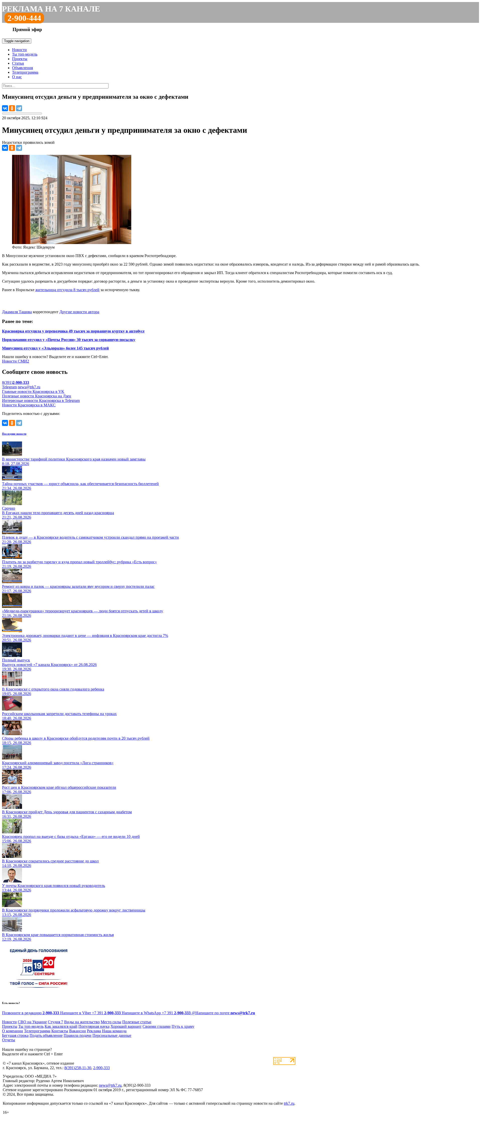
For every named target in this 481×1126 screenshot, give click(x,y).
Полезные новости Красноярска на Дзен (36, 396)
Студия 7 (55, 1022)
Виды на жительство (82, 1022)
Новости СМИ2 (15, 361)
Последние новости (14, 433)
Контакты (59, 1031)
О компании (12, 1031)
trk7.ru (289, 1103)
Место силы (111, 1022)
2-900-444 (24, 18)
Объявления (22, 68)
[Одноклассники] (12, 108)
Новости (19, 50)
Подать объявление (46, 1035)
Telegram (9, 387)
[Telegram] (19, 108)
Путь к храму (183, 1026)
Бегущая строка (15, 1035)
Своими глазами (157, 1026)
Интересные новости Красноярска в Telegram (41, 400)
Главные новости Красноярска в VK (33, 391)
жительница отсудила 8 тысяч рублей (67, 290)
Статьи (18, 63)
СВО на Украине (32, 1022)
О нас (17, 77)
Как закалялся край (61, 1026)
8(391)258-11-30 (77, 1068)
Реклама (94, 1031)
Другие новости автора (79, 312)
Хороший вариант (126, 1026)
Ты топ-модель (24, 54)
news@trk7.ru (29, 387)
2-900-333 (101, 1068)
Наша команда (114, 1031)
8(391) (15, 382)
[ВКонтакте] (5, 108)
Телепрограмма (25, 72)
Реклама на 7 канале (51, 8)
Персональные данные (111, 1035)
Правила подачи (77, 1035)
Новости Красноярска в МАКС (29, 405)
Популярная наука (93, 1026)
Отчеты (8, 1040)
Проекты (19, 59)
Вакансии (77, 1031)
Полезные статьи (136, 1022)
